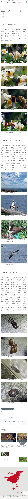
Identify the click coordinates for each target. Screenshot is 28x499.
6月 (3, 411)
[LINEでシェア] (18, 421)
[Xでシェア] (5, 421)
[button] (22, 421)
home (2, 492)
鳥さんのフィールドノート (8, 409)
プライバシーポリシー (11, 492)
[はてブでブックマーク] (14, 421)
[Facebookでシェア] (9, 421)
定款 (18, 492)
